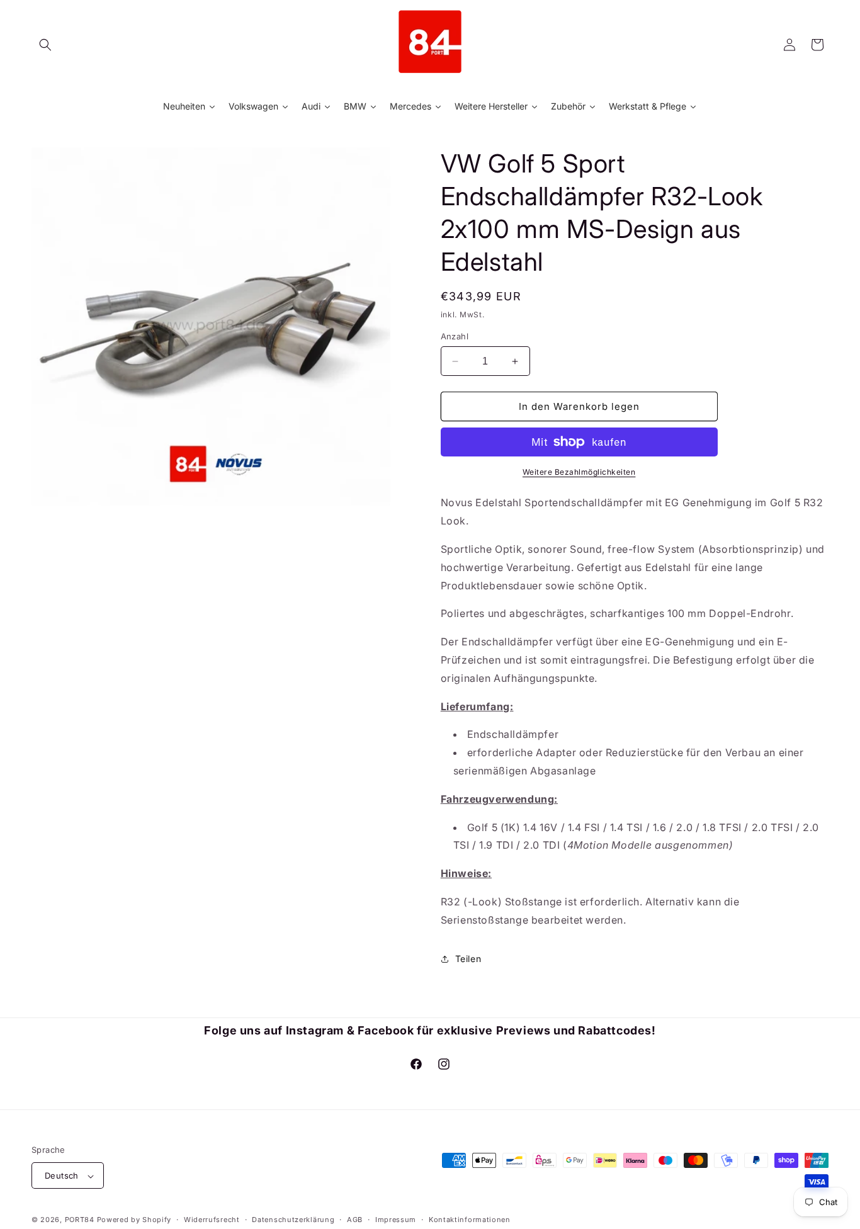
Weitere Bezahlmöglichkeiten (579, 472)
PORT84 (79, 1220)
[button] (45, 45)
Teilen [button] (468, 958)
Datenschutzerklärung (293, 1219)
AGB (355, 1219)
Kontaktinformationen (470, 1219)
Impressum (395, 1219)
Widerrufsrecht (212, 1219)
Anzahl (454, 336)
